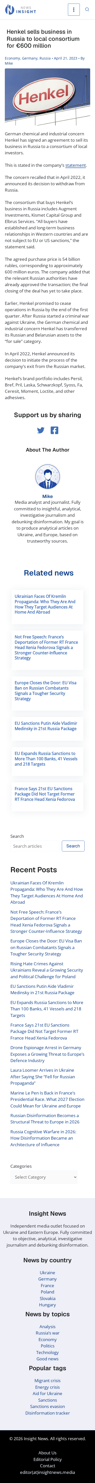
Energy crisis (47, 1387)
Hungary (47, 1305)
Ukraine (47, 1272)
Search (17, 836)
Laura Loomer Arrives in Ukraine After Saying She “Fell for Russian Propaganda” (42, 1076)
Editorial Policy (47, 1459)
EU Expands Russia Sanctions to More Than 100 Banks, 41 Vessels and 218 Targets (46, 759)
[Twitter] (41, 430)
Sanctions (47, 1400)
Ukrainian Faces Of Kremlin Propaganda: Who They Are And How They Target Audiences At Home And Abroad (45, 604)
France (47, 1285)
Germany (29, 58)
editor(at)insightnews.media (47, 1472)
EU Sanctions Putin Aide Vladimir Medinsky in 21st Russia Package (46, 725)
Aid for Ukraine (47, 1393)
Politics (47, 1346)
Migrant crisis (47, 1380)
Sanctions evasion (47, 1406)
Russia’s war (48, 1333)
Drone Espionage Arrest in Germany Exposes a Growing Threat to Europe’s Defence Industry (47, 1054)
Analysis (47, 1326)
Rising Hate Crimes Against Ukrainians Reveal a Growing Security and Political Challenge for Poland (46, 970)
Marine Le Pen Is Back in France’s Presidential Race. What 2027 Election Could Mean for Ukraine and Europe (47, 1099)
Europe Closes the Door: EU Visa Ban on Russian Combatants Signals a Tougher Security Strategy (46, 690)
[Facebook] (54, 430)
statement (75, 165)
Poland (47, 1292)
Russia (45, 58)
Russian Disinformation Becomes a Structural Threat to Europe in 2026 (45, 1119)
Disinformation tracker (47, 1413)
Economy (12, 58)
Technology (47, 1352)
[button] (87, 9)
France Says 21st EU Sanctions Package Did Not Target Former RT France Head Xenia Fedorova (45, 794)
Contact (47, 1466)
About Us (47, 1453)
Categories (21, 1166)
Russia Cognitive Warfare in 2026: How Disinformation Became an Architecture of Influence (43, 1138)
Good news (47, 1359)
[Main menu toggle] (74, 10)
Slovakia (47, 1298)
